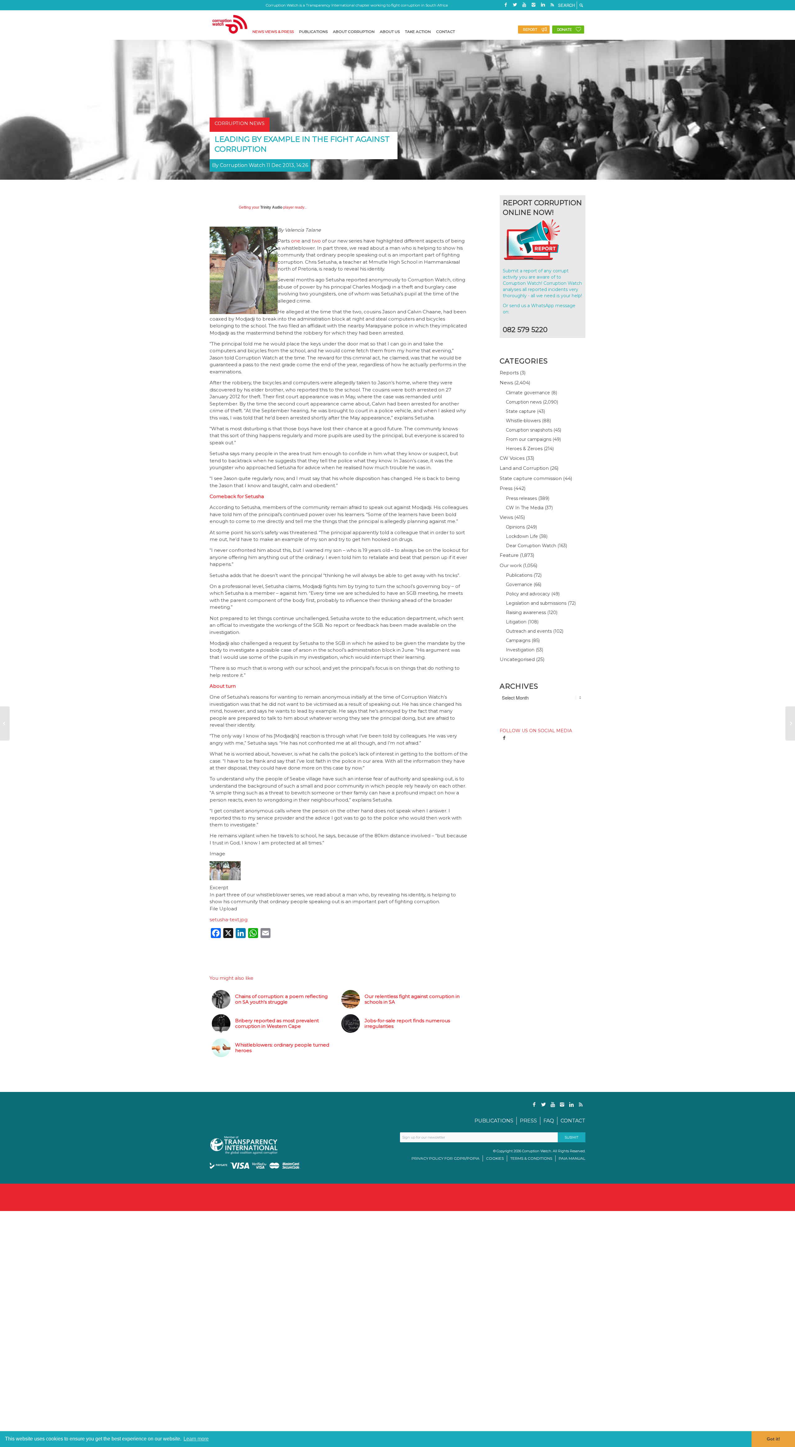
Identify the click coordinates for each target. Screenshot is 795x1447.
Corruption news (524, 402)
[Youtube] (524, 4)
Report (530, 29)
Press (506, 488)
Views (506, 517)
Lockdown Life (522, 536)
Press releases (521, 498)
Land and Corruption (524, 468)
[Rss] (552, 4)
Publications (519, 575)
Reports (509, 373)
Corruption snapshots (529, 430)
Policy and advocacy (528, 594)
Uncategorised (517, 659)
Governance (519, 584)
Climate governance (528, 392)
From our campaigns (528, 439)
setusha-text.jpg (229, 919)
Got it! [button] (773, 1438)
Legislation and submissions (536, 603)
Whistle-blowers (523, 420)
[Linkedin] (542, 4)
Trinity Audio (271, 207)
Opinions (515, 527)
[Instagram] (533, 4)
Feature (509, 555)
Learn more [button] (196, 1438)
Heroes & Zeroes (524, 448)
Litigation (516, 622)
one (295, 241)
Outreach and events (529, 631)
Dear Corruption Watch (531, 545)
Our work (511, 565)
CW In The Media (524, 508)
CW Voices (512, 458)
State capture (521, 411)
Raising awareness (526, 612)
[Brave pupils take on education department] (790, 723)
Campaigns (518, 640)
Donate (564, 29)
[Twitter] (515, 4)
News (506, 383)
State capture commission (531, 478)
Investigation (520, 650)
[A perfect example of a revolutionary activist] (5, 723)
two (316, 241)
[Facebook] (505, 4)
